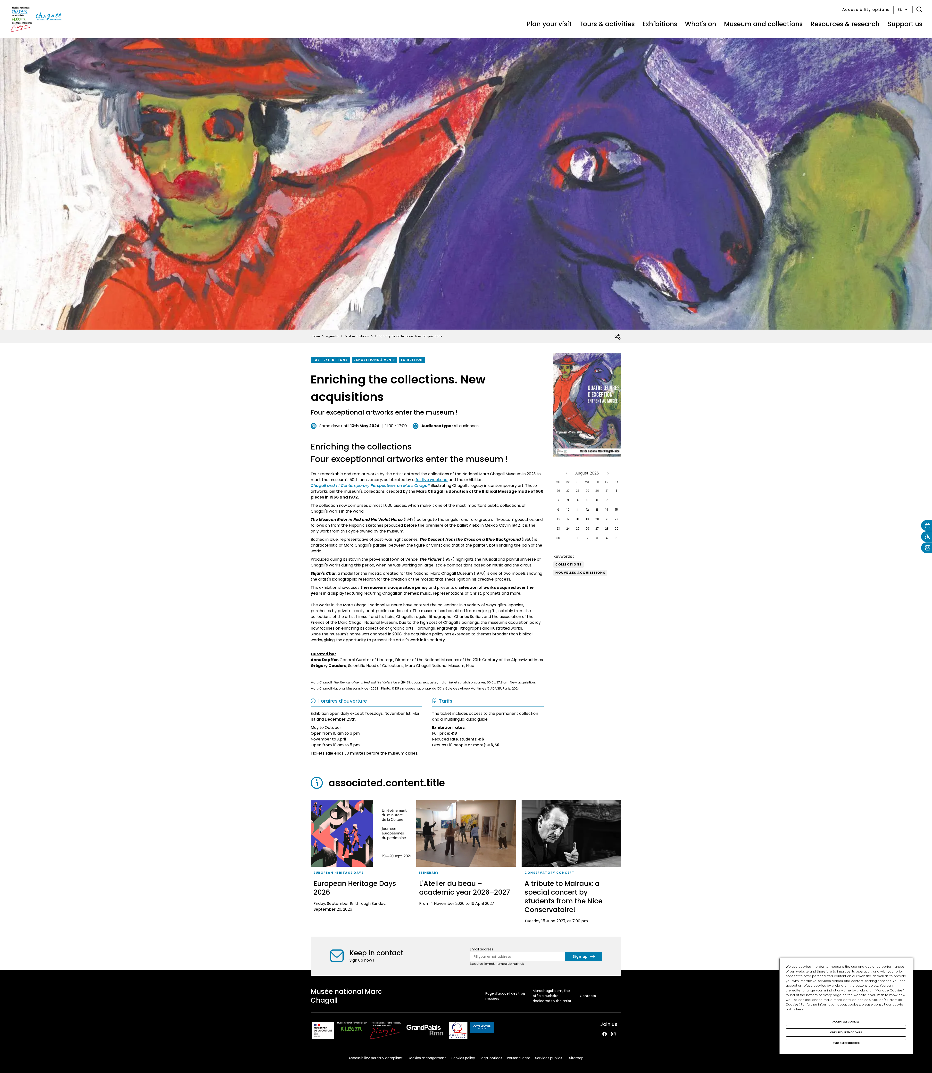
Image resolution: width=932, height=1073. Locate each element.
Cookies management (427, 1058)
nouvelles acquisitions (580, 573)
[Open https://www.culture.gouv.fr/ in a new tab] (323, 1031)
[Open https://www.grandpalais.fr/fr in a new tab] (424, 1031)
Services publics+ (549, 1058)
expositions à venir (374, 360)
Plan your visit (549, 24)
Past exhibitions (330, 360)
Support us (904, 24)
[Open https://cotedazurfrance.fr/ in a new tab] (482, 1028)
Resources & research (845, 24)
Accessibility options (866, 9)
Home (315, 336)
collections (568, 564)
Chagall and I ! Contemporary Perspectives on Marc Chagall (370, 485)
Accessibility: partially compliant (376, 1058)
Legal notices (491, 1058)
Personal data (518, 1058)
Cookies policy (463, 1058)
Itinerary (429, 873)
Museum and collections (763, 24)
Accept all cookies (845, 1021)
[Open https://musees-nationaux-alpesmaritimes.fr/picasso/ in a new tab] (385, 1031)
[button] (919, 10)
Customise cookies (846, 1043)
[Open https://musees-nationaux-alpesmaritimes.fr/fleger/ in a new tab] (352, 1031)
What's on (700, 24)
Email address (481, 949)
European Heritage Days (339, 873)
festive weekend (432, 479)
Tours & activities (607, 24)
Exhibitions (659, 24)
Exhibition (412, 360)
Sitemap (576, 1058)
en (900, 9)
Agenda (332, 336)
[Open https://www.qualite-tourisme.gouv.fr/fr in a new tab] (458, 1031)
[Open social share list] (618, 337)
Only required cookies (846, 1032)
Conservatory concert (549, 873)
